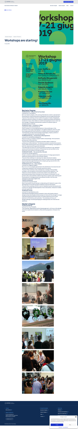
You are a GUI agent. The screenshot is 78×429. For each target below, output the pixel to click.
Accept (57, 424)
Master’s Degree (62, 5)
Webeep (59, 409)
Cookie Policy (60, 427)
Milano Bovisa (8, 409)
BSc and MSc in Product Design (11, 5)
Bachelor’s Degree (53, 5)
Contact (71, 5)
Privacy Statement (65, 427)
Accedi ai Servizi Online (68, 1)
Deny (70, 424)
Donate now (9, 418)
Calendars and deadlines (62, 411)
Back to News (9, 10)
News (67, 5)
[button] (75, 416)
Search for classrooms (62, 413)
